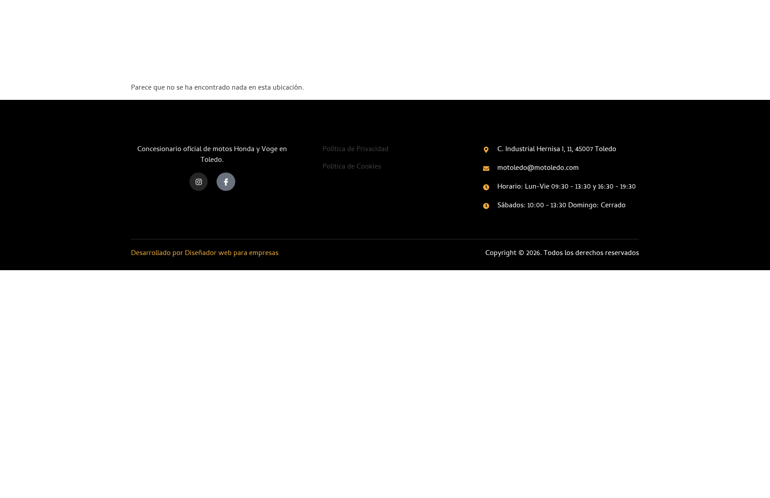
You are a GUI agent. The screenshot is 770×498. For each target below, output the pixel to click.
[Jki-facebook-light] (226, 182)
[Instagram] (198, 182)
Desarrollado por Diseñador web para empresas (205, 253)
